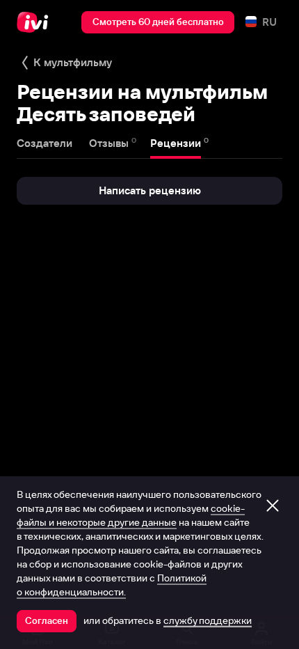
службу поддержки (207, 620)
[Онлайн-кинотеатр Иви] (36, 22)
